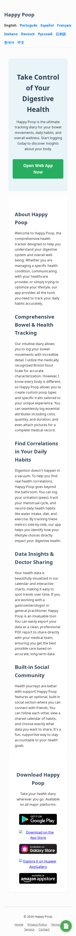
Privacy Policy (37, 924)
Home (19, 924)
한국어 (9, 42)
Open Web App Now (38, 169)
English (10, 25)
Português (28, 25)
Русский (45, 34)
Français (64, 25)
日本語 (61, 34)
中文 (21, 42)
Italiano (11, 34)
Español (47, 25)
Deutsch (28, 34)
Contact (44, 929)
